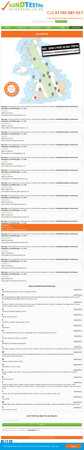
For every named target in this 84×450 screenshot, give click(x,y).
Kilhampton (5, 343)
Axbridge (27, 292)
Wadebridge (6, 404)
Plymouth (40, 372)
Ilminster (18, 338)
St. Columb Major (39, 386)
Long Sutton (47, 349)
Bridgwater (66, 297)
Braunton (59, 297)
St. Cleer (30, 386)
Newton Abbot (18, 361)
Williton (49, 404)
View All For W (77, 402)
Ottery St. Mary (15, 367)
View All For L (78, 347)
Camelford (19, 304)
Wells (24, 404)
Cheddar (51, 304)
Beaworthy (12, 297)
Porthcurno (58, 372)
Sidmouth (44, 384)
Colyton (72, 304)
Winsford (68, 404)
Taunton (4, 393)
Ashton (21, 292)
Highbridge (28, 333)
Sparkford (12, 386)
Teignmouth (17, 393)
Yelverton (10, 409)
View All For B (78, 295)
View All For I (78, 336)
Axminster (33, 292)
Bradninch (53, 297)
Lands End (5, 349)
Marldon (13, 354)
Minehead (50, 354)
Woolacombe (76, 404)
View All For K (78, 341)
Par (15, 372)
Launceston (25, 349)
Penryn (19, 372)
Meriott (24, 354)
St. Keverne (58, 386)
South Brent (58, 384)
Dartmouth (5, 311)
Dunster (23, 311)
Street (4, 388)
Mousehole (14, 356)
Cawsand (33, 304)
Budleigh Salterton (20, 299)
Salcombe (5, 384)
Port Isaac (51, 372)
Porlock (45, 372)
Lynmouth (73, 349)
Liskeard (36, 349)
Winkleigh (62, 404)
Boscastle (37, 297)
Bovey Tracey (45, 297)
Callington (5, 304)
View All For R (78, 377)
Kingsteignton (22, 343)
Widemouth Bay (41, 404)
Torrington (48, 393)
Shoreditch (37, 384)
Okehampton (6, 367)
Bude (12, 299)
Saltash (11, 384)
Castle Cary (26, 304)
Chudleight (58, 304)
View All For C (78, 302)
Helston (15, 333)
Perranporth (32, 372)
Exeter (4, 317)
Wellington (19, 404)
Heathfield (9, 333)
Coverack (9, 306)
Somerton (51, 384)
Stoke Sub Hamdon (75, 386)
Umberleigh (5, 399)
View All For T (78, 391)
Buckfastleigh (6, 299)
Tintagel (24, 393)
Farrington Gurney (14, 322)
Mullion (20, 356)
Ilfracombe (11, 338)
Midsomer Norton (40, 354)
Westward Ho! (31, 404)
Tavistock (10, 393)
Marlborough (6, 354)
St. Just (52, 386)
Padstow (4, 372)
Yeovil (15, 409)
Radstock (5, 379)
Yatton (4, 409)
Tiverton (30, 393)
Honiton (54, 333)
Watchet (12, 404)
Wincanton (55, 404)
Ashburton (15, 292)
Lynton (79, 349)
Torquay (41, 393)
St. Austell (25, 386)
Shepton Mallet (29, 384)
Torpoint (36, 393)
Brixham (72, 297)
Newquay (10, 361)
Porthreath (73, 372)
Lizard (41, 349)
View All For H (78, 330)
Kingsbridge (13, 343)
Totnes (54, 393)
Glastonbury (6, 327)
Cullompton (29, 306)
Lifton (31, 349)
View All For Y (78, 407)
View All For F (78, 320)
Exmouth (14, 317)
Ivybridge (24, 338)
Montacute (57, 354)
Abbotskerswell (6, 292)
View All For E (78, 314)
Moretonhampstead (67, 354)
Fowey (23, 322)
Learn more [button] (55, 446)
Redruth (10, 379)
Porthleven (66, 372)
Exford (9, 317)
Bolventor (31, 297)
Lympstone (66, 349)
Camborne (12, 304)
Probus (4, 374)
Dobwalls (17, 311)
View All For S (78, 382)
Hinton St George (38, 333)
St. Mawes (65, 386)
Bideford (19, 297)
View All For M (77, 352)
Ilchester (4, 338)
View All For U (78, 397)
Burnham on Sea (32, 299)
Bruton (78, 297)
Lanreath (18, 349)
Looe (53, 349)
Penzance (25, 372)
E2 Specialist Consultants (43, 437)
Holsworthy (47, 333)
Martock (19, 354)
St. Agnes (18, 386)
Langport (12, 349)
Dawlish (12, 311)
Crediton (15, 306)
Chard (47, 304)
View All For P (78, 370)
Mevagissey (31, 354)
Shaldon (21, 384)
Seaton (16, 384)
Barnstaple (5, 297)
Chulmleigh (65, 304)
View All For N (78, 359)
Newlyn (4, 361)
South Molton (67, 384)
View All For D (78, 309)
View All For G (78, 325)
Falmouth (5, 322)
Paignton (11, 372)
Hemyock (22, 333)
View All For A (78, 289)
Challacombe (40, 304)
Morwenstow (6, 356)
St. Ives (47, 386)
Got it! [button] (73, 446)
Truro (58, 393)
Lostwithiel (58, 349)
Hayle (4, 333)
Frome (27, 322)
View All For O (78, 364)
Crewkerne (22, 306)
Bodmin (24, 297)
